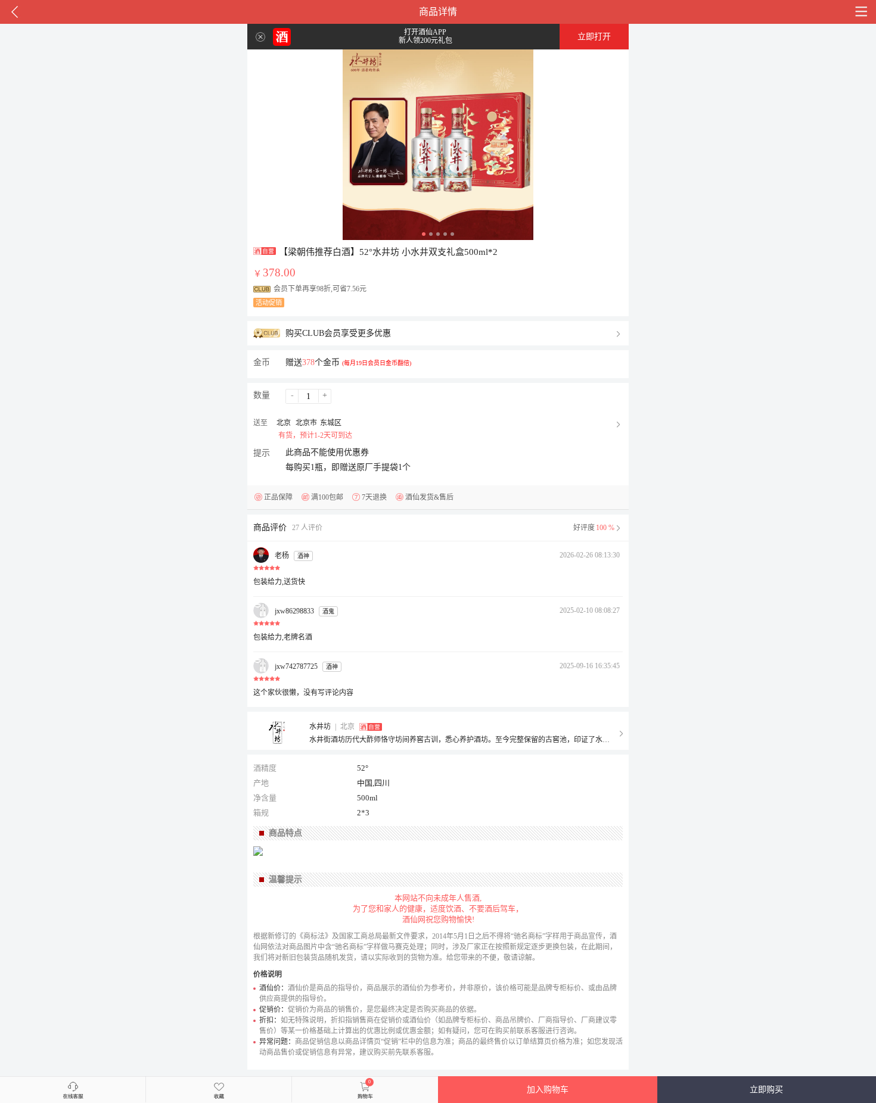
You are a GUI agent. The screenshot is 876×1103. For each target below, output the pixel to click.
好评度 (593, 528)
